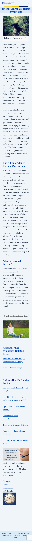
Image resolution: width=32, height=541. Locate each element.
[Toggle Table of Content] (25, 38)
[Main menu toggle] (29, 3)
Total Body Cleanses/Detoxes (15, 424)
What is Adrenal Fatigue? (13, 367)
